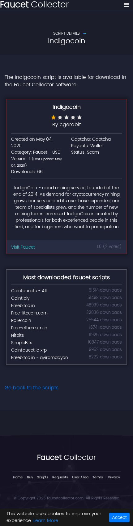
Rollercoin (21, 320)
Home (18, 477)
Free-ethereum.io (29, 327)
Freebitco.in (23, 305)
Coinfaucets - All (29, 290)
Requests (60, 477)
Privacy (114, 477)
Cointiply (20, 298)
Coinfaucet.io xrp (29, 350)
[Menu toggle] (126, 5)
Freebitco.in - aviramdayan (39, 357)
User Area (80, 477)
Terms (97, 477)
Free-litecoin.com (29, 313)
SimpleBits (21, 342)
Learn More (45, 520)
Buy (30, 477)
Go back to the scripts (31, 388)
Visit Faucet (23, 247)
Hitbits (17, 335)
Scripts (42, 477)
